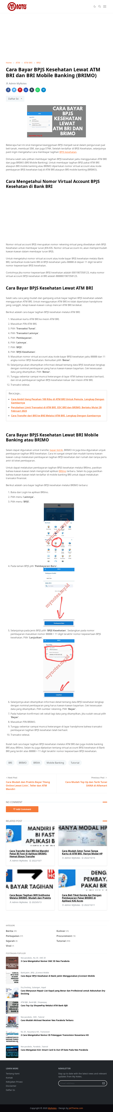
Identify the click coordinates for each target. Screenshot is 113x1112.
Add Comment (23, 809)
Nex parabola (26, 958)
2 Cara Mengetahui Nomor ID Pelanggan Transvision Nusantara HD (55, 1035)
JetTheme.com (76, 1108)
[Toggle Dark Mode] (94, 6)
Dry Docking (26, 987)
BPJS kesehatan (68, 152)
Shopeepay (42, 1002)
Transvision (45, 1032)
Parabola (37, 1046)
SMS (35, 1017)
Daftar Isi (10, 1090)
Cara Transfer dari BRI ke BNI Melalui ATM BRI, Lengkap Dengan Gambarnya (56, 415)
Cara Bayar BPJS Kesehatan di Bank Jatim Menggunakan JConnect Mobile (58, 975)
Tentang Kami (13, 1073)
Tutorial (75, 762)
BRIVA (36, 762)
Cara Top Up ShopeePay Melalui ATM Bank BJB (44, 1005)
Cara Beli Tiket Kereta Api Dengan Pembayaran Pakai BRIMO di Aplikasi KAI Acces (82, 897)
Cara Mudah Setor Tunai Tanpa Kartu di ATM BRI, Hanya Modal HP (82, 852)
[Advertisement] (56, 37)
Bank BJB (33, 1002)
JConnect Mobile (42, 972)
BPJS (33, 972)
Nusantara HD (33, 1032)
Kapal (43, 987)
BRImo (62, 471)
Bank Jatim (25, 972)
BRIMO (23, 762)
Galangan (36, 987)
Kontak (9, 1077)
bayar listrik (56, 450)
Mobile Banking (55, 762)
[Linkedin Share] (26, 90)
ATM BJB (24, 1002)
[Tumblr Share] (31, 90)
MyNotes (52, 1108)
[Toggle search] (99, 6)
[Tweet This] (14, 90)
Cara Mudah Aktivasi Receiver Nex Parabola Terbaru (47, 1020)
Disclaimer (11, 1085)
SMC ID (43, 958)
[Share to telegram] (43, 90)
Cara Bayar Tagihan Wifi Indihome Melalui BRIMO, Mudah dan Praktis (30, 896)
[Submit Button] (103, 1083)
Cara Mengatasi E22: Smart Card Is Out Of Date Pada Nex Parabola (54, 1049)
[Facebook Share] (8, 90)
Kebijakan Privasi (14, 1081)
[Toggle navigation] (104, 6)
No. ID (36, 958)
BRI (10, 762)
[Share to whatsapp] (37, 90)
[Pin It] (20, 90)
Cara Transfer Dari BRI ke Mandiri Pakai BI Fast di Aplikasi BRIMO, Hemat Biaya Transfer (29, 853)
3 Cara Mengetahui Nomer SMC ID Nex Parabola (45, 961)
